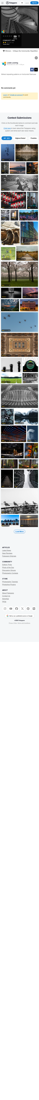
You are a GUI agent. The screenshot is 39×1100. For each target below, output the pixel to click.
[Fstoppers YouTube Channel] (10, 608)
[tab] (6, 138)
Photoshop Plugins (9, 584)
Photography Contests (10, 573)
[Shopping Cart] (22, 3)
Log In (27, 3)
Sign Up (34, 3)
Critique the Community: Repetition (25, 51)
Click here (7, 128)
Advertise (5, 599)
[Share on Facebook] (32, 69)
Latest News (6, 550)
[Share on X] (36, 69)
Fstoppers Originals (9, 556)
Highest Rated (20, 138)
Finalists (34, 138)
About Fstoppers (8, 593)
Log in (5, 95)
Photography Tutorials (10, 581)
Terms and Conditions (24, 623)
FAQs (4, 601)
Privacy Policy (13, 623)
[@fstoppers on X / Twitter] (22, 608)
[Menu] (2, 3)
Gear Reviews (7, 553)
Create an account (16, 95)
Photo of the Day (8, 567)
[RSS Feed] (34, 608)
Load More (20, 531)
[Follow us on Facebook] (16, 608)
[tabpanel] (19, 342)
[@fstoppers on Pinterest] (28, 608)
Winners (7, 51)
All (6, 138)
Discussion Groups (9, 570)
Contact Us (6, 596)
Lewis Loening (12, 63)
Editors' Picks (7, 564)
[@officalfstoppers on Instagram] (5, 608)
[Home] (11, 3)
